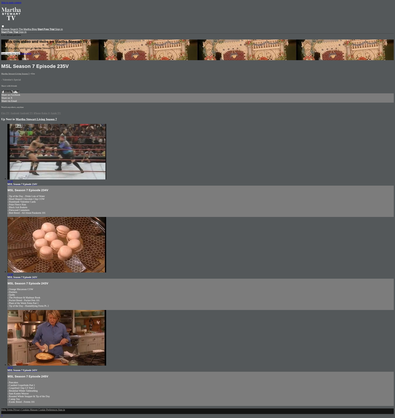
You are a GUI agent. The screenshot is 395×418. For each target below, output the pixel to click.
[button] (3, 26)
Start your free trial (10, 53)
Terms (10, 409)
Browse (5, 29)
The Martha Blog (28, 29)
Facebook (6, 92)
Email (17, 92)
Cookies (25, 409)
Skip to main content (11, 2)
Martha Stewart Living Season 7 (15, 74)
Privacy (17, 409)
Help (4, 409)
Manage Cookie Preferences (44, 409)
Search (14, 29)
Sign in (59, 29)
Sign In (23, 32)
